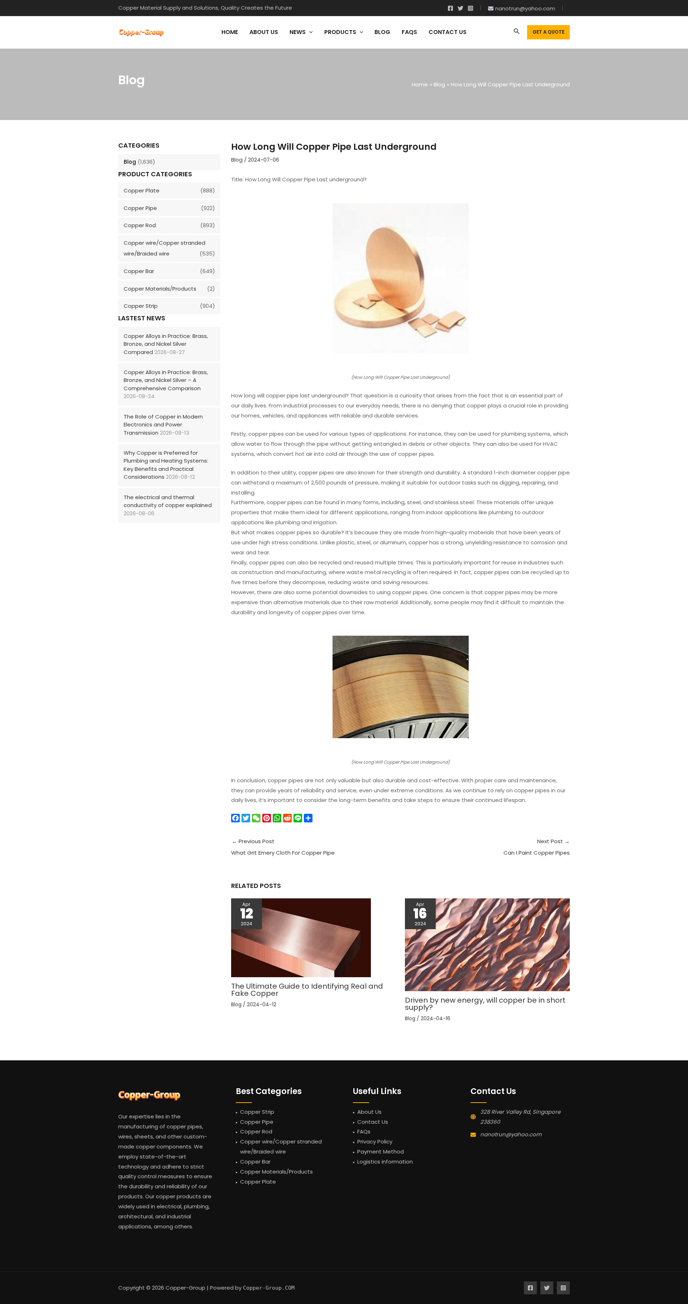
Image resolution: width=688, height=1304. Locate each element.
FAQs (364, 1131)
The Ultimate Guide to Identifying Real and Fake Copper (307, 989)
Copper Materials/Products (160, 288)
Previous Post (283, 846)
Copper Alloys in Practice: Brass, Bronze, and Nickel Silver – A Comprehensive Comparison (166, 380)
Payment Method (380, 1151)
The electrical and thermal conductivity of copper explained (168, 501)
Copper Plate (141, 190)
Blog (130, 162)
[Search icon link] (516, 32)
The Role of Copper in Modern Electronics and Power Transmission (163, 424)
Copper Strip (141, 306)
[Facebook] (450, 8)
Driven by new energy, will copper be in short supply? (485, 1003)
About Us (369, 1112)
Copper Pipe (140, 208)
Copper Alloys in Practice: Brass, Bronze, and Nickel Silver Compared (166, 344)
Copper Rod (140, 225)
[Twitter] (460, 8)
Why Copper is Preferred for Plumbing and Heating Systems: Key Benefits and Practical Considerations (166, 465)
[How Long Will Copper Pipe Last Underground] (400, 278)
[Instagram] (470, 8)
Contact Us (372, 1122)
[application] (309, 32)
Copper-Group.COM (269, 1288)
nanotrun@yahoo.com (510, 1134)
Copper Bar (139, 271)
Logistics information (385, 1161)
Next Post (536, 846)
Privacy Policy (374, 1141)
